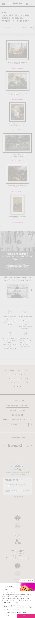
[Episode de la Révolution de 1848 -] (17, 214)
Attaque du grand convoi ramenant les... (17, 186)
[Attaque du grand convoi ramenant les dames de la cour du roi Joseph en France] (17, 183)
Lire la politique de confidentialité (10, 609)
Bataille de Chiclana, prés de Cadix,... (17, 94)
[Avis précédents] (1, 485)
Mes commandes (17, 553)
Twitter (6, 27)
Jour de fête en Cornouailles (17, 155)
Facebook (2, 27)
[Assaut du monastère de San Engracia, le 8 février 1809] (17, 121)
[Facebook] (13, 415)
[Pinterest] (19, 415)
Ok (31, 424)
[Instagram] (16, 415)
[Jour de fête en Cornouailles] (17, 152)
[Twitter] (21, 415)
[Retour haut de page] (2, 226)
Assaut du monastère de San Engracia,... (17, 124)
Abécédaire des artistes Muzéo (17, 370)
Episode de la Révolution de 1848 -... (17, 217)
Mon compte (17, 555)
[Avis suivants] (33, 485)
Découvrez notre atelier (17, 273)
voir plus (25, 485)
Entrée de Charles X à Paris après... (17, 63)
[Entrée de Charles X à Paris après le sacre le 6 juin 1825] (17, 59)
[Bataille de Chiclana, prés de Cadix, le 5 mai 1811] (17, 90)
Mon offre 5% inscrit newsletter (17, 558)
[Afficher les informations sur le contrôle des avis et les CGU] (28, 472)
